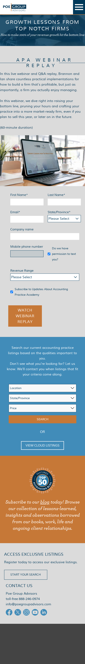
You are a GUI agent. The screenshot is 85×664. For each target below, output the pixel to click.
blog (45, 502)
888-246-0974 (29, 599)
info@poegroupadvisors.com (28, 604)
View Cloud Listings (42, 445)
